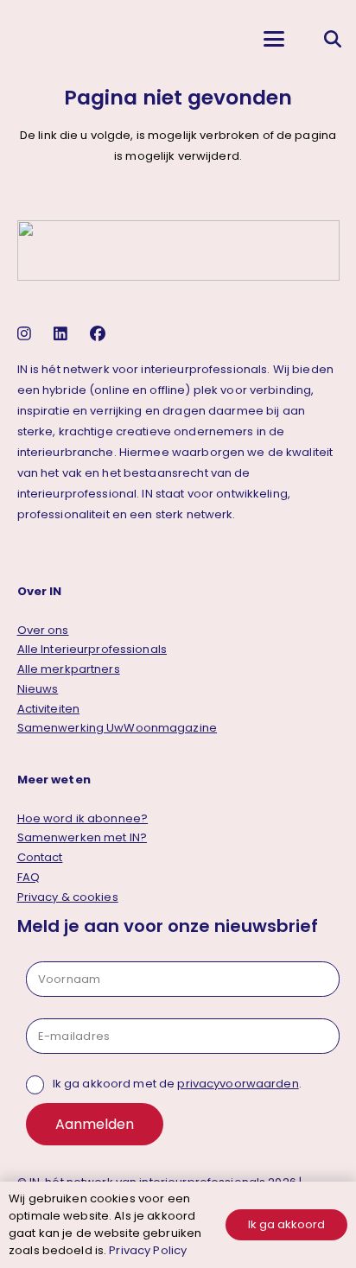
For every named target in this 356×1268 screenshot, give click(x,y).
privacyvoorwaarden (237, 1083)
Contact (40, 857)
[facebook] (100, 334)
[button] (273, 39)
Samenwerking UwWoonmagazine (117, 728)
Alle (92, 649)
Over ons (43, 630)
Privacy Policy (148, 1250)
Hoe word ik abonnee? (83, 818)
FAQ (28, 877)
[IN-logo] (26, 38)
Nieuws (38, 689)
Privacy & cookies (67, 897)
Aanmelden (94, 1124)
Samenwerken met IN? (82, 837)
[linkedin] (63, 334)
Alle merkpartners (68, 669)
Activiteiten (48, 709)
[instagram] (26, 334)
